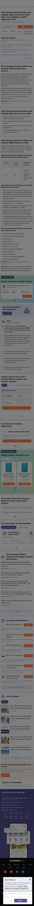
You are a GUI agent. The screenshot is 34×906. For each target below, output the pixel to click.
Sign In (20, 900)
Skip (11, 900)
